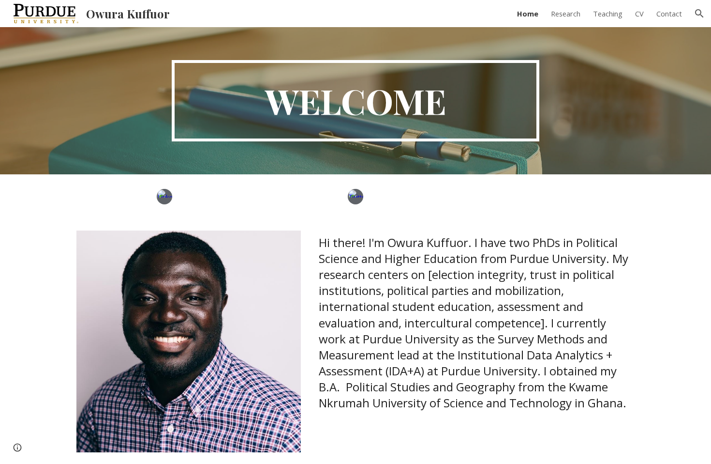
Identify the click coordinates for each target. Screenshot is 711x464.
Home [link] (527, 13)
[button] (699, 13)
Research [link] (565, 13)
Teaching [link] (607, 13)
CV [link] (639, 13)
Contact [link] (669, 13)
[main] (355, 100)
